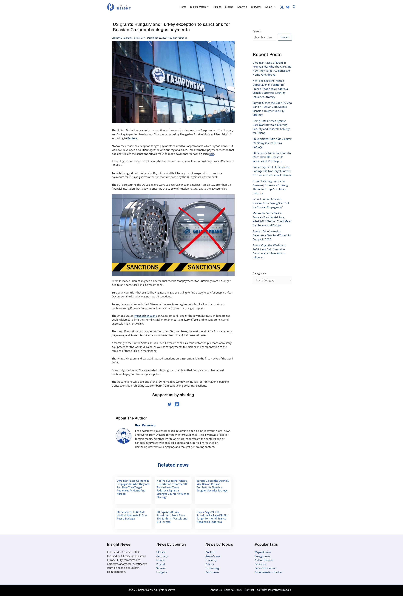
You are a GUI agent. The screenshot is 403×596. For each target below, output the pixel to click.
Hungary (126, 37)
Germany (162, 556)
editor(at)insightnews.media (274, 590)
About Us (216, 590)
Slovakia (161, 568)
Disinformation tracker (268, 572)
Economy (116, 37)
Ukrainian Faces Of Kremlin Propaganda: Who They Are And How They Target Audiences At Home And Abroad (133, 487)
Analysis (210, 552)
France (160, 560)
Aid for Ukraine (264, 560)
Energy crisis (262, 556)
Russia (136, 37)
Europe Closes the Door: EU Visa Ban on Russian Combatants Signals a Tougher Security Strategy (213, 485)
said (211, 154)
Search (257, 31)
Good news (212, 572)
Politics (209, 564)
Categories (259, 273)
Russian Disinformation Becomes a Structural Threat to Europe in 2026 (272, 235)
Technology (212, 568)
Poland (160, 564)
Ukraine (161, 552)
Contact (249, 590)
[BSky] (287, 7)
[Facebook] (177, 404)
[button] (207, 7)
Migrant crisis (263, 552)
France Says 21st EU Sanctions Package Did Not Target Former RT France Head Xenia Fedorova (212, 517)
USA (143, 37)
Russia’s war (212, 556)
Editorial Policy (233, 590)
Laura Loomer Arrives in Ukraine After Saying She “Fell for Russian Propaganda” (271, 203)
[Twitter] (282, 7)
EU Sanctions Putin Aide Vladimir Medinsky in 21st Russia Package (132, 515)
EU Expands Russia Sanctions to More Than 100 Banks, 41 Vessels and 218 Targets (172, 517)
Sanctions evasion (265, 568)
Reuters (132, 138)
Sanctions (260, 564)
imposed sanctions (145, 315)
